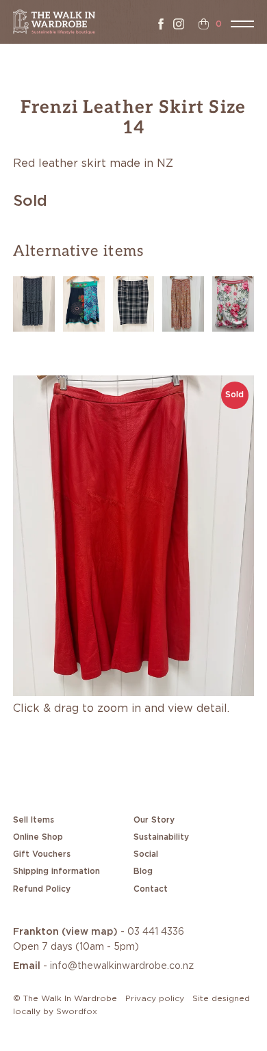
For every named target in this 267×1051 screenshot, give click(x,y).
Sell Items (33, 820)
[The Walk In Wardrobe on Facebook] (160, 23)
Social (146, 854)
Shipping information (56, 871)
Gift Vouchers (42, 854)
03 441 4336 (155, 932)
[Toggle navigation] (242, 24)
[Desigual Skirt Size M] (84, 302)
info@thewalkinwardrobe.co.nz (122, 966)
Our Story (154, 820)
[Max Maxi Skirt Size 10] (34, 302)
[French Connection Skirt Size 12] (134, 302)
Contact (151, 889)
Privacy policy (154, 998)
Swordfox (76, 1011)
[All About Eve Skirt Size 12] (183, 302)
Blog (143, 871)
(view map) (90, 932)
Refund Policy (42, 889)
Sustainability (161, 837)
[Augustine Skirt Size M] (233, 302)
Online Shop (38, 837)
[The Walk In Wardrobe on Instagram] (178, 23)
